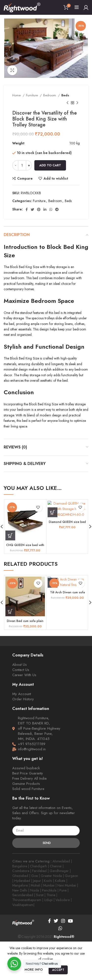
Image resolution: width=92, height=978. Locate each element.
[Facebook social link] (26, 209)
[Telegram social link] (57, 209)
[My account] (86, 7)
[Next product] (77, 102)
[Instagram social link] (63, 921)
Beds (65, 95)
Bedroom (50, 95)
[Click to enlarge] (12, 70)
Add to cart (50, 165)
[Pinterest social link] (39, 209)
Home (17, 95)
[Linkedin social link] (45, 209)
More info (34, 969)
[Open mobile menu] (76, 7)
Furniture (32, 95)
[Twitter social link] (32, 209)
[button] (10, 535)
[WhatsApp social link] (51, 209)
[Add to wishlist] (38, 507)
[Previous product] (67, 102)
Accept (58, 970)
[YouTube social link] (70, 921)
